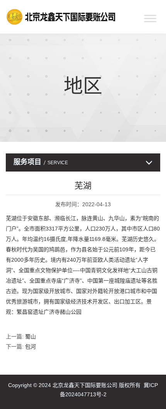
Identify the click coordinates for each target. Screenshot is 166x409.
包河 (30, 346)
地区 (83, 86)
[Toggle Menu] (150, 18)
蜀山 (30, 336)
